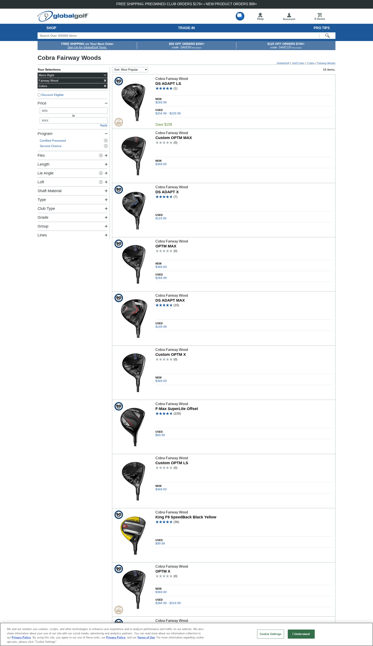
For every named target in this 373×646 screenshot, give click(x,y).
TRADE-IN (186, 28)
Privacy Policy (21, 637)
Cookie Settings (270, 634)
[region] (186, 634)
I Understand (301, 634)
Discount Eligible (52, 95)
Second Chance (73, 146)
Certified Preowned (73, 140)
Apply (103, 125)
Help (260, 19)
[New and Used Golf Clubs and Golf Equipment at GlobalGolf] (63, 20)
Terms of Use (146, 637)
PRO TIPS (322, 28)
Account (289, 19)
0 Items (320, 19)
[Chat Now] (240, 16)
